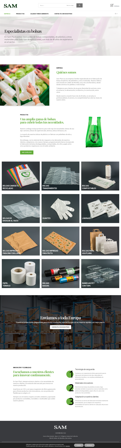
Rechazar (89, 445)
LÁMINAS (86, 218)
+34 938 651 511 (60, 433)
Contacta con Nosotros (63, 14)
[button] (26, 152)
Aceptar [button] (79, 445)
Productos (20, 14)
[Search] (79, 5)
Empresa (7, 14)
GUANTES (46, 218)
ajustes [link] (68, 446)
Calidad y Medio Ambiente (39, 14)
